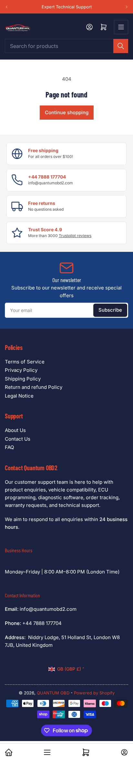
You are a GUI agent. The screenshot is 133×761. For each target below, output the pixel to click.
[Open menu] (121, 27)
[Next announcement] (126, 7)
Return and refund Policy (33, 387)
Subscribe (110, 310)
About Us (15, 430)
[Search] (121, 46)
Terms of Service (25, 362)
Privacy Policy (21, 370)
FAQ (9, 447)
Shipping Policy (23, 379)
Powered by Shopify (94, 692)
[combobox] (66, 46)
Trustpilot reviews (75, 235)
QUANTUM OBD (53, 692)
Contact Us (17, 439)
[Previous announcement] (6, 7)
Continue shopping (66, 112)
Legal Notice (19, 396)
